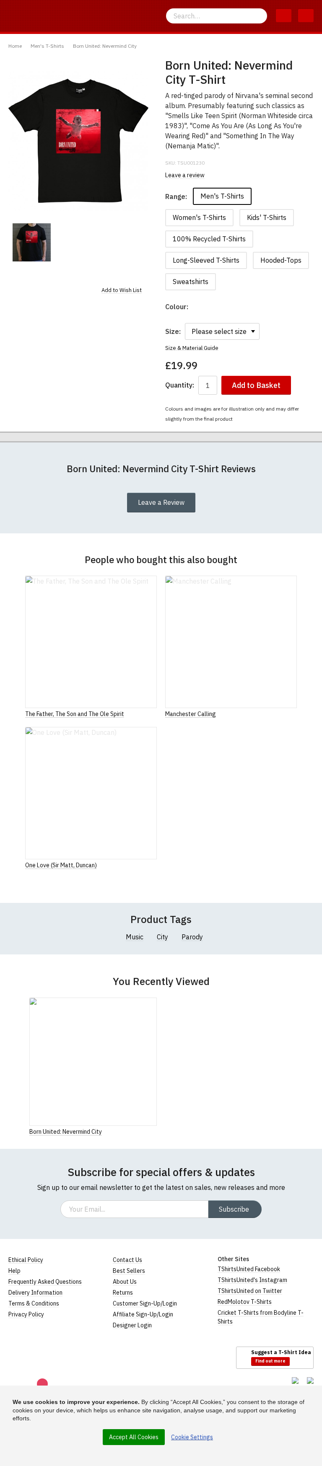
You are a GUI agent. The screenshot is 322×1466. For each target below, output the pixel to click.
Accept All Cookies (133, 1437)
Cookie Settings (192, 1437)
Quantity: (179, 385)
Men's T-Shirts (47, 46)
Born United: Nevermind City (105, 46)
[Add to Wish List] (154, 1131)
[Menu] (306, 16)
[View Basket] (283, 16)
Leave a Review (161, 502)
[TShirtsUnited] (40, 1357)
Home (15, 46)
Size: (173, 331)
